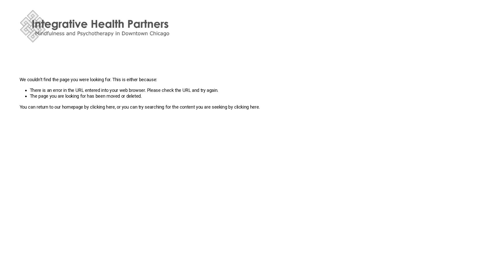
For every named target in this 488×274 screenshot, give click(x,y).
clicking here (102, 107)
